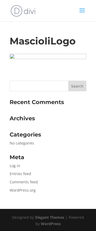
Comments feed (24, 181)
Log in (15, 165)
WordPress (51, 223)
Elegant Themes (49, 217)
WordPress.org (23, 190)
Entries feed (20, 173)
